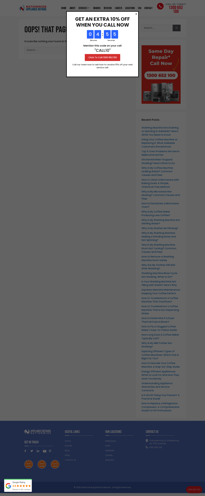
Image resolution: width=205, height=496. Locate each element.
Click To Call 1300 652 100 (102, 57)
